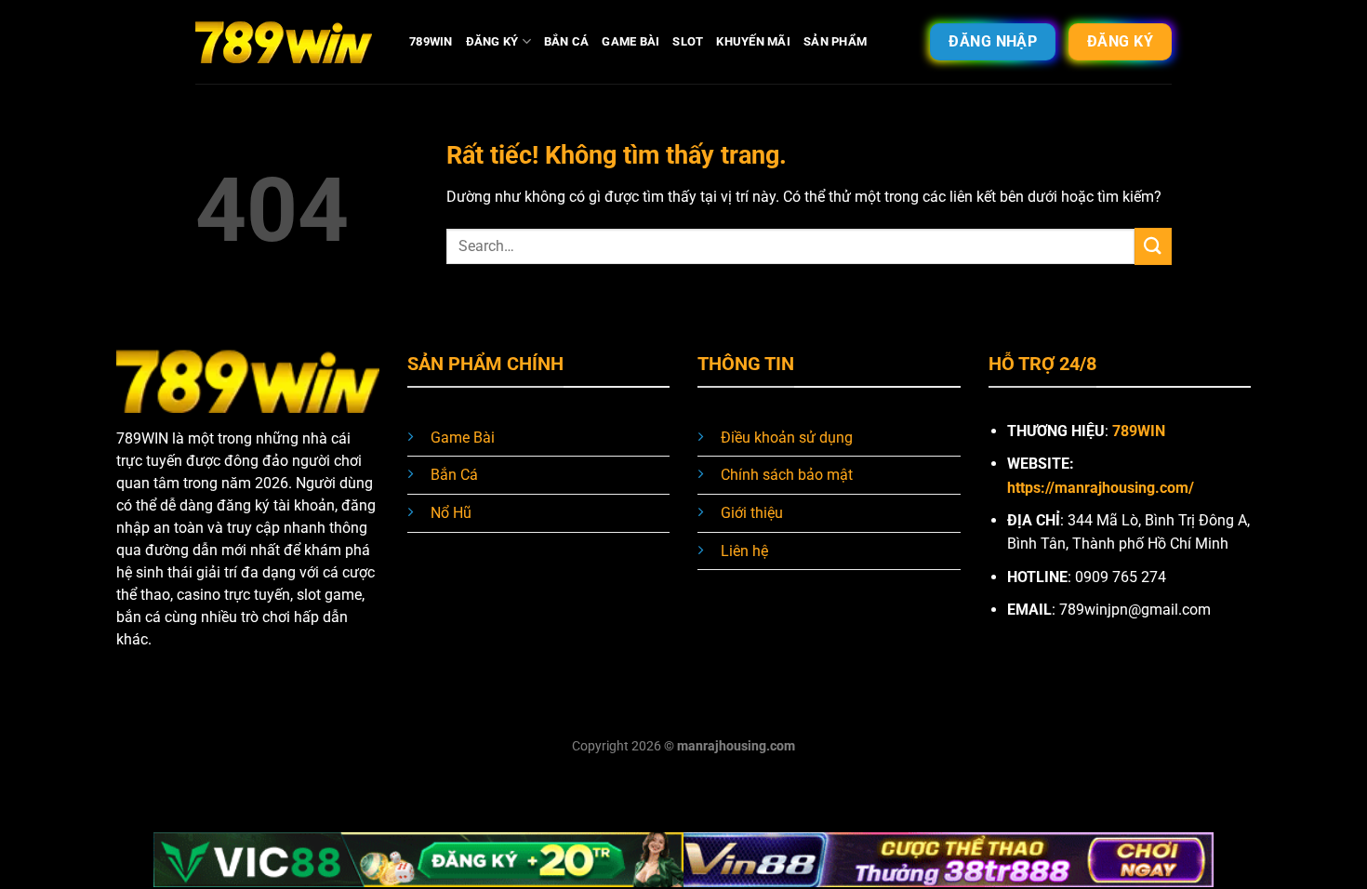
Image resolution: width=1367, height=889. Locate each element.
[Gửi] (1153, 246)
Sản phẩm (835, 41)
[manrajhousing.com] (288, 41)
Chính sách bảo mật (787, 475)
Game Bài (630, 41)
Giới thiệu (752, 513)
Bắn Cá (567, 41)
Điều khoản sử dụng (787, 437)
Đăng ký (492, 41)
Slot (687, 41)
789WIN (431, 41)
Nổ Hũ (451, 513)
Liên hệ (744, 551)
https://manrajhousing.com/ (1100, 488)
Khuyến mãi (753, 41)
